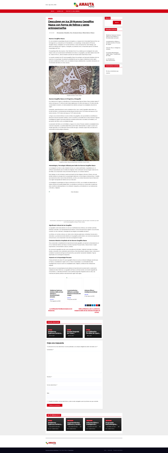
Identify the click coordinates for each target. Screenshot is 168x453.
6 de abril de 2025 (111, 426)
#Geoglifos (66, 32)
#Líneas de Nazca (77, 32)
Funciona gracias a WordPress (52, 450)
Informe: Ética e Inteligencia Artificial (91, 291)
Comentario (50, 349)
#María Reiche (86, 32)
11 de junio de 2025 (73, 426)
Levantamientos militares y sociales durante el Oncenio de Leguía (74, 293)
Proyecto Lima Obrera (73, 11)
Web (48, 393)
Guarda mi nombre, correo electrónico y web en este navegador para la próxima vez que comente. (73, 401)
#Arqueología (60, 32)
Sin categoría (70, 420)
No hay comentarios (53, 428)
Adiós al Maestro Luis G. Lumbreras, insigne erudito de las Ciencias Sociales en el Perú (87, 310)
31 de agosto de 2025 (54, 426)
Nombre (49, 376)
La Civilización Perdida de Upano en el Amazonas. (93, 333)
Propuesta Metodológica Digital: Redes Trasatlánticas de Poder (113, 54)
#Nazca (92, 32)
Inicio (52, 11)
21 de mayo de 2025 (92, 426)
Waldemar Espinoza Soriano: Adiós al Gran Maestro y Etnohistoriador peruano (113, 36)
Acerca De (60, 11)
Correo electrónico (52, 385)
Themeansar (70, 450)
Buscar (108, 18)
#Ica (71, 32)
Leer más (52, 299)
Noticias (50, 18)
